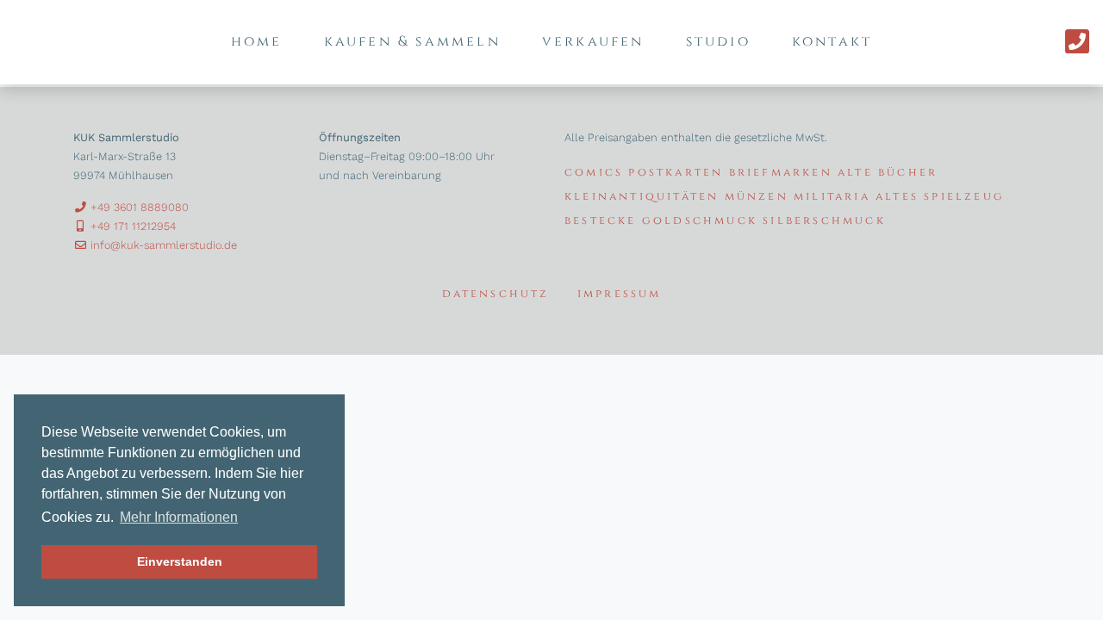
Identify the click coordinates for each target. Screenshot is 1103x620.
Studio (718, 41)
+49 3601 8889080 (138, 207)
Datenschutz (496, 294)
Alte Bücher (888, 172)
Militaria (832, 196)
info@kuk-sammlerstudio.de (162, 245)
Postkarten (675, 172)
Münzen (756, 196)
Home (257, 41)
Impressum (619, 294)
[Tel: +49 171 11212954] (1077, 42)
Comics (593, 172)
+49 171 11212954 (131, 226)
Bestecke (600, 221)
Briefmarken (780, 172)
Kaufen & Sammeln (412, 41)
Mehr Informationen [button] (179, 517)
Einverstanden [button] (179, 561)
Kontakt (832, 41)
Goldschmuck (699, 221)
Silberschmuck (824, 221)
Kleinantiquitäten (641, 196)
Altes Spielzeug (940, 196)
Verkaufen (593, 41)
